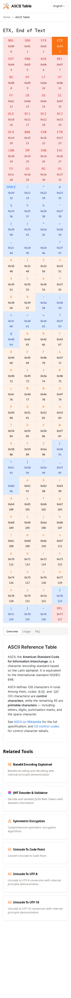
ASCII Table (22, 17)
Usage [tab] (26, 631)
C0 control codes (46, 726)
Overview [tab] (12, 631)
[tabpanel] (35, 689)
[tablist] (35, 631)
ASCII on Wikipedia (27, 722)
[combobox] (59, 6)
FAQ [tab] (37, 631)
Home (6, 17)
